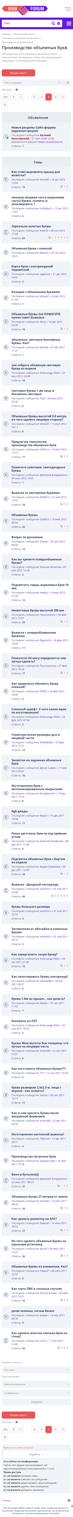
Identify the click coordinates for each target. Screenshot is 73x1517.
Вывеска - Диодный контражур (35, 884)
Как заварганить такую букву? (35, 954)
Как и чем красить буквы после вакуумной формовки (35, 1114)
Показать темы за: (11, 1362)
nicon (43, 1340)
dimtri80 (45, 1050)
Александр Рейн (50, 372)
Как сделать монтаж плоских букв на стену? (39, 1334)
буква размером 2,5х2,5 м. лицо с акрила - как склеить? (36, 1089)
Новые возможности (50, 141)
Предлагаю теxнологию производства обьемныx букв (34, 443)
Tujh (42, 398)
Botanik (44, 252)
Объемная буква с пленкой (32, 248)
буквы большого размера (31, 907)
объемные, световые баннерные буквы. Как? (36, 341)
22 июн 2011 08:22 (23, 1182)
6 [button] (55, 96)
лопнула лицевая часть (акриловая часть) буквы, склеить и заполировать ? (38, 200)
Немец (44, 592)
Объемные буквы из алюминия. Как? (40, 1266)
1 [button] (20, 96)
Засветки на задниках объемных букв (36, 761)
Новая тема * (18, 73)
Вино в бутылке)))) (25, 1174)
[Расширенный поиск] (58, 23)
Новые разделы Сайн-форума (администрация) (34, 129)
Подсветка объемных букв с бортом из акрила (38, 860)
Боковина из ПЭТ (24, 1021)
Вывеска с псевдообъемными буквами (34, 634)
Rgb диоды (20, 811)
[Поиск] (53, 23)
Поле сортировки (11, 1376)
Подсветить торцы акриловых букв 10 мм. (40, 586)
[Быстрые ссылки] (69, 23)
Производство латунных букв (34, 1156)
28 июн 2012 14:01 (23, 478)
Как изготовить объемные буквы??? (39, 1069)
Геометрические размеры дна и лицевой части (36, 736)
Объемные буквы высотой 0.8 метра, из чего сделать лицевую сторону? (39, 417)
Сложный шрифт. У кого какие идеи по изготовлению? (39, 710)
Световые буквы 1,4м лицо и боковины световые (33, 392)
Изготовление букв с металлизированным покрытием (37, 787)
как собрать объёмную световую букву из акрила (36, 366)
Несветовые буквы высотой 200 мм (38, 610)
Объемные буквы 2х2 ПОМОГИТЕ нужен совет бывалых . (36, 315)
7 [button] (62, 96)
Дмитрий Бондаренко (53, 475)
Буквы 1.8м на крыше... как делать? (38, 999)
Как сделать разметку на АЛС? (34, 1219)
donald (44, 347)
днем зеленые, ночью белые (33, 1311)
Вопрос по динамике (27, 537)
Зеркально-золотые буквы (31, 226)
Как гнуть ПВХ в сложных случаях (37, 1289)
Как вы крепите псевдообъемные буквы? (36, 561)
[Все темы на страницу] (17, 90)
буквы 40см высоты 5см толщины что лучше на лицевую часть (40, 1044)
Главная (6, 1500)
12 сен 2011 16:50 (57, 1073)
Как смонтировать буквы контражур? (40, 976)
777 (42, 1073)
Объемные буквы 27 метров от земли (40, 1197)
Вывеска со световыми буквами (36, 493)
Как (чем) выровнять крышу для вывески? (36, 173)
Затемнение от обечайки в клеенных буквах (40, 930)
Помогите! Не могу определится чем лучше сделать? (39, 659)
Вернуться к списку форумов (18, 1447)
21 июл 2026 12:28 (43, 138)
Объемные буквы (25, 515)
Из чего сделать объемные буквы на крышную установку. (39, 1242)
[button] (6, 97)
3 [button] (34, 96)
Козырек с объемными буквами (36, 292)
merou (44, 1095)
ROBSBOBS (46, 742)
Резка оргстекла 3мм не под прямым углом (39, 835)
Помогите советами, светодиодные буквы (38, 469)
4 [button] (41, 96)
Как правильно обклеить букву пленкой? (35, 685)
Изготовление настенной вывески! (38, 1134)
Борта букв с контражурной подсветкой (32, 268)
